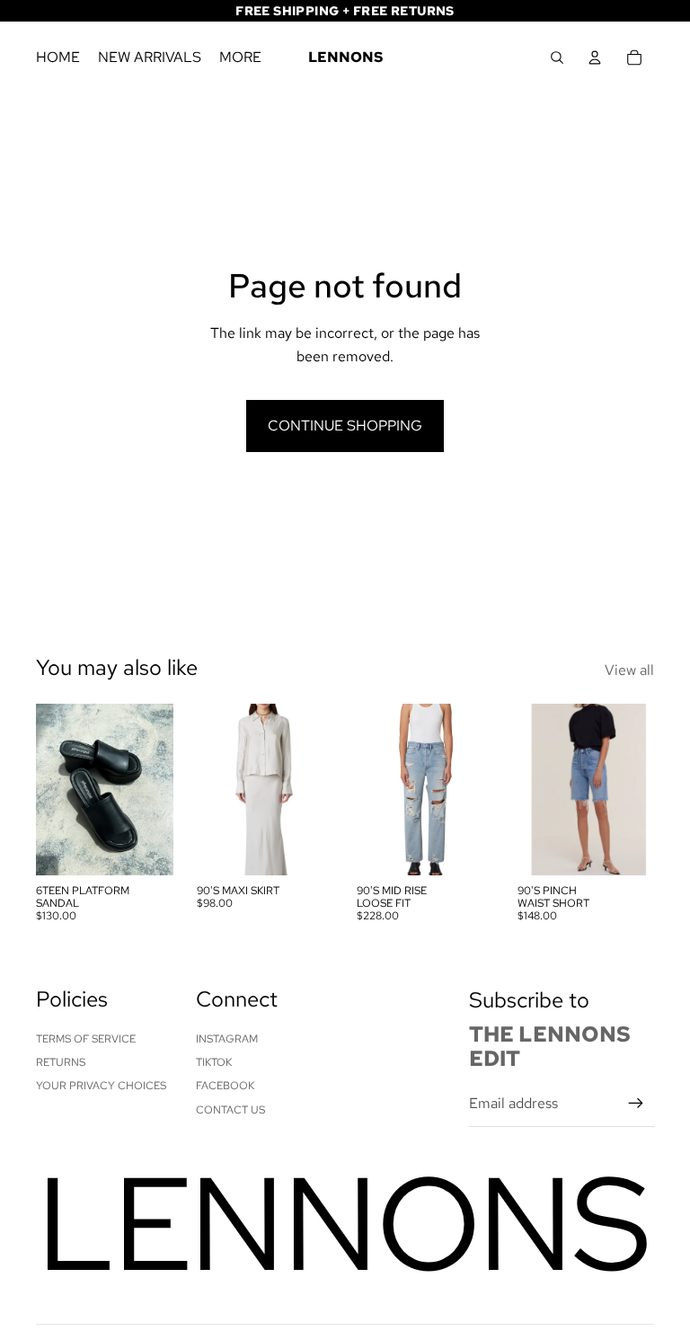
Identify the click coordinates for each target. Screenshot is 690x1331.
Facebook (225, 1085)
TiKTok (214, 1062)
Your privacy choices (101, 1085)
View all (629, 670)
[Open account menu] (595, 57)
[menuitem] (240, 57)
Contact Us (230, 1110)
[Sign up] (636, 1104)
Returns (60, 1062)
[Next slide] (158, 789)
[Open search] (557, 57)
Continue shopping (345, 425)
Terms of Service (86, 1039)
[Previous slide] (50, 789)
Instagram (227, 1039)
